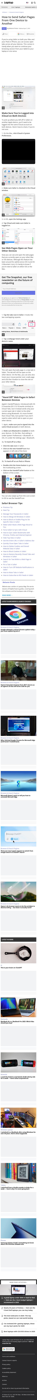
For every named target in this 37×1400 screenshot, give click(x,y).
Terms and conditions (8, 1356)
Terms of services (23, 298)
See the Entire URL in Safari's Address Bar (18, 541)
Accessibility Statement (9, 1372)
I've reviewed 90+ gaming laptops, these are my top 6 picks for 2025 (19, 1325)
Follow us (22, 34)
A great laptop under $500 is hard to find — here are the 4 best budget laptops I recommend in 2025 (19, 1300)
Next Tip (6, 510)
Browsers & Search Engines (16, 12)
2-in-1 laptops (15, 7)
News (4, 28)
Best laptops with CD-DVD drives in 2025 (19, 1331)
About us (5, 1376)
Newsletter (31, 34)
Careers (4, 1384)
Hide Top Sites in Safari (12, 538)
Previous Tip (7, 507)
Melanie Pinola (13, 28)
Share (6, 34)
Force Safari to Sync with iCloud (15, 530)
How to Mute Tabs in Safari (13, 572)
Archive (4, 1380)
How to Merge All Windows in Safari (16, 517)
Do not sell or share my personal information (15, 1388)
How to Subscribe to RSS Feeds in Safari (18, 575)
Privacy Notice (25, 300)
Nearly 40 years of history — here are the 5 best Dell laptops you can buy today (19, 1309)
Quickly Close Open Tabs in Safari (16, 543)
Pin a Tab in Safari (10, 564)
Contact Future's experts (9, 1360)
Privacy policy (6, 1364)
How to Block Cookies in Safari (14, 551)
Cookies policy (6, 1368)
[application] (18, 150)
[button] (2, 2)
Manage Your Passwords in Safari (15, 514)
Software (4, 12)
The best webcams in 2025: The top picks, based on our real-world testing (18, 1317)
